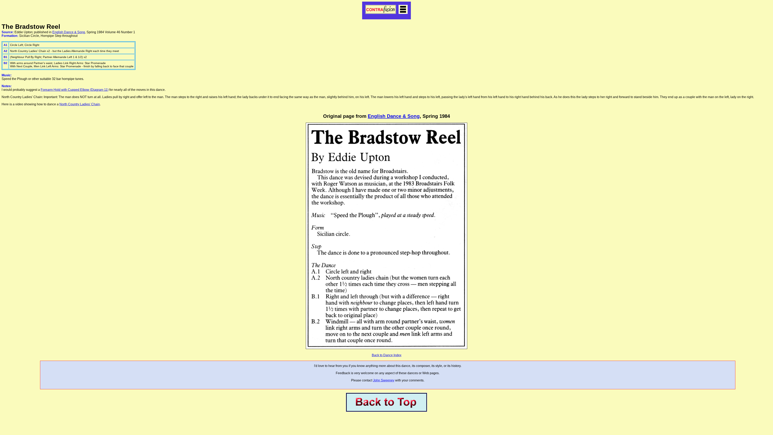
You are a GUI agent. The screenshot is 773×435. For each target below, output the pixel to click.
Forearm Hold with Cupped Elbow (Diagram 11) (75, 89)
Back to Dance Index (386, 355)
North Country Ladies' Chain (79, 104)
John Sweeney (383, 380)
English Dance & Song (68, 32)
